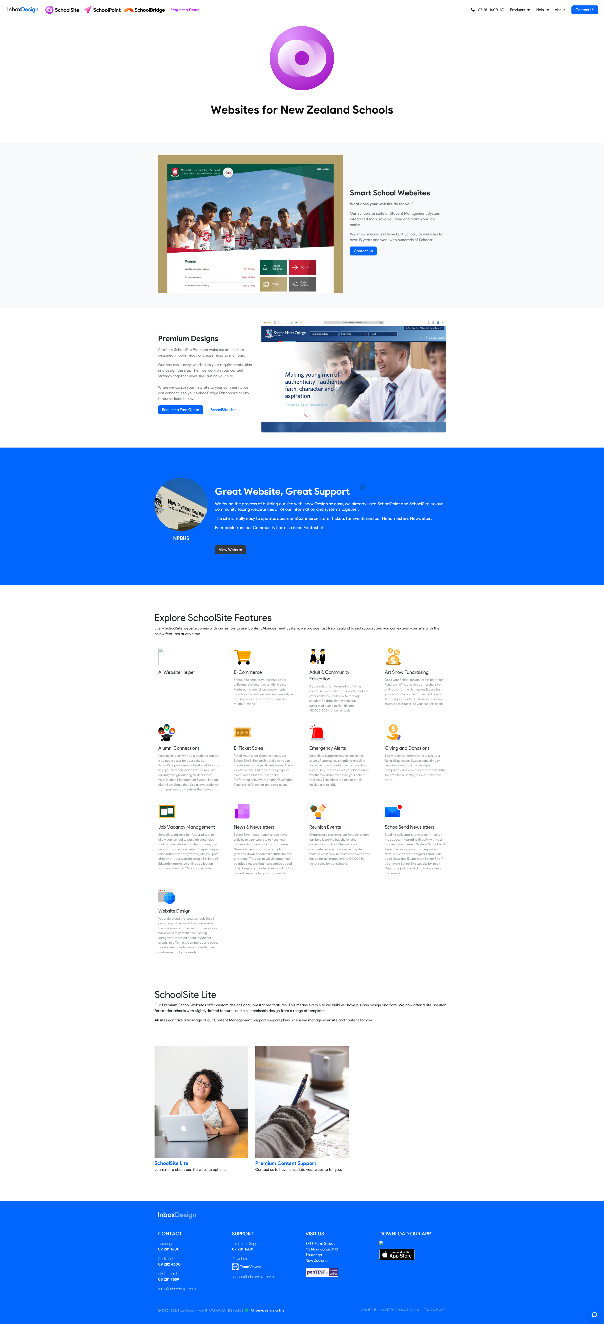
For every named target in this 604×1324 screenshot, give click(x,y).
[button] (502, 9)
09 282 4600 (169, 1264)
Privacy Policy (435, 1310)
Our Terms (369, 1310)
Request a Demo (184, 10)
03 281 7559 (168, 1279)
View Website (230, 549)
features (165, 398)
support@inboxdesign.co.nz (253, 1277)
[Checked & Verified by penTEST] (322, 1272)
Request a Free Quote (180, 409)
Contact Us (584, 10)
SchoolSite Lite (223, 409)
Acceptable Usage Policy (400, 1310)
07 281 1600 (487, 10)
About (560, 10)
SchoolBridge (207, 393)
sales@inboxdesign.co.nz (177, 1289)
